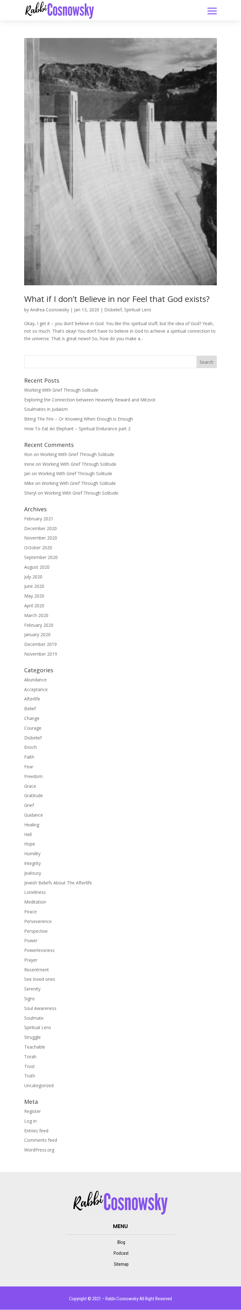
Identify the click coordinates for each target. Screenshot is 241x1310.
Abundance (35, 680)
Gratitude (33, 795)
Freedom (33, 776)
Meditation (35, 902)
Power (30, 940)
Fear (28, 767)
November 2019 (40, 654)
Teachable (34, 1047)
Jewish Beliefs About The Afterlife (58, 883)
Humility (32, 853)
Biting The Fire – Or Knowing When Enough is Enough (78, 419)
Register (32, 1111)
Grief (29, 805)
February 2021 (38, 519)
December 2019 (40, 644)
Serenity (32, 989)
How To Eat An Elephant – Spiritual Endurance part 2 (77, 429)
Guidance (33, 815)
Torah (30, 1057)
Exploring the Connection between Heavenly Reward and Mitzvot (90, 400)
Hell (28, 834)
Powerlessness (39, 950)
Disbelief (113, 310)
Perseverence (38, 921)
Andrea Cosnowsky (49, 310)
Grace (30, 786)
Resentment (36, 970)
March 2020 (36, 615)
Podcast (121, 1253)
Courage (32, 728)
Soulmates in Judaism (46, 409)
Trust (29, 1066)
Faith (29, 757)
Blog (121, 1242)
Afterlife (32, 699)
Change (32, 718)
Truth (29, 1076)
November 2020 (40, 538)
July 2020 (33, 577)
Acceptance (36, 689)
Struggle (32, 1037)
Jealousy (32, 873)
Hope (29, 844)
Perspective (36, 931)
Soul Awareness (40, 1008)
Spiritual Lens (137, 310)
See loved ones (39, 979)
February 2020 (38, 625)
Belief (30, 708)
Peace (30, 912)
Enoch (30, 747)
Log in (30, 1121)
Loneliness (35, 892)
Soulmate (34, 1018)
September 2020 (41, 557)
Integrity (32, 863)
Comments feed (40, 1140)
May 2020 (34, 596)
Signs (29, 998)
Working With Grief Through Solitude (61, 390)
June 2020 (34, 586)
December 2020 (40, 528)
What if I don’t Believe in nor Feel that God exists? (117, 298)
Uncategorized (39, 1085)
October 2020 (38, 547)
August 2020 (37, 567)
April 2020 (34, 606)
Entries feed (36, 1131)
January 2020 (37, 634)
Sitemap (121, 1264)
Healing (31, 825)
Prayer (30, 960)
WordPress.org (39, 1150)
